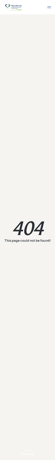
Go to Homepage (27, 452)
